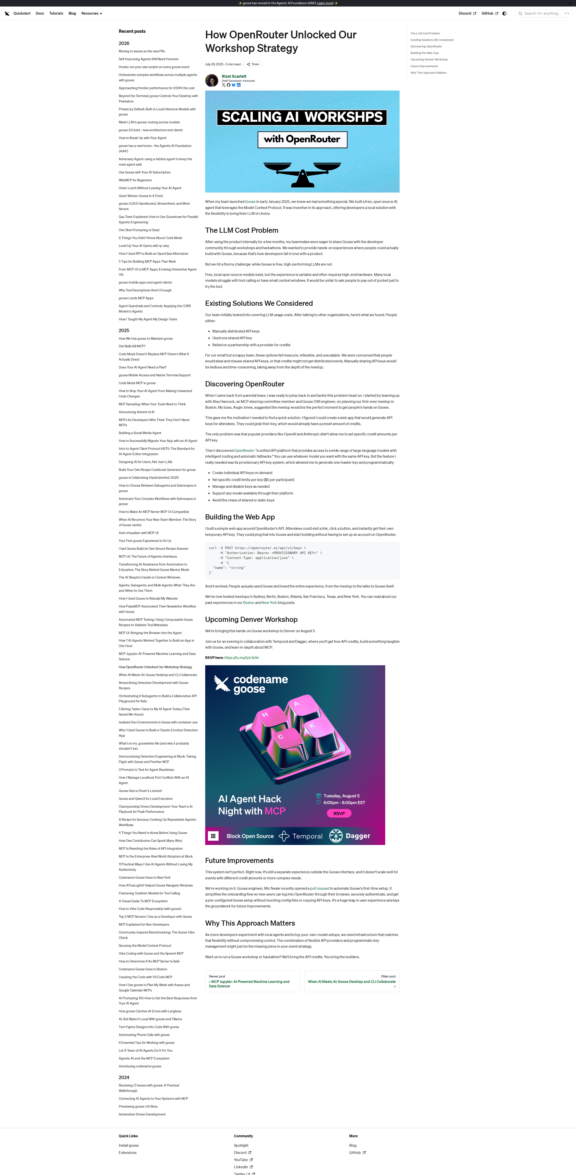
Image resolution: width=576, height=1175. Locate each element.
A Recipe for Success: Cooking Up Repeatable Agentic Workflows (157, 822)
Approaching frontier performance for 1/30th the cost (157, 88)
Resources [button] (90, 13)
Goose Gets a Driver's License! (140, 791)
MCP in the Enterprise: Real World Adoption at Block (156, 856)
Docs (40, 13)
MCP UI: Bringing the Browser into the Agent (150, 633)
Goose (250, 201)
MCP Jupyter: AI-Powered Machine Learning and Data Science (157, 656)
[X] (223, 85)
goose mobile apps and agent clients (145, 282)
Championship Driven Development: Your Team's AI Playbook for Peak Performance (156, 809)
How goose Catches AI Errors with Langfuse (150, 1011)
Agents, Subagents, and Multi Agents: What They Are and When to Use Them (157, 588)
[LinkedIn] (239, 85)
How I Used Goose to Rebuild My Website (148, 598)
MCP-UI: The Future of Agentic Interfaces (148, 556)
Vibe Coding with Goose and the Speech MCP (151, 953)
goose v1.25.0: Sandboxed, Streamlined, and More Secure (154, 206)
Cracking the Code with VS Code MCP (145, 977)
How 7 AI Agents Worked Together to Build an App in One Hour (156, 643)
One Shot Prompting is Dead (139, 230)
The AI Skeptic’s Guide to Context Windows (149, 577)
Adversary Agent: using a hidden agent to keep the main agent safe (155, 161)
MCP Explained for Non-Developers (144, 924)
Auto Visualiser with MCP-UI (139, 533)
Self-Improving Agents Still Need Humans (148, 59)
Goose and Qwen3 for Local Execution (146, 798)
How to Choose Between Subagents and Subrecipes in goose (157, 488)
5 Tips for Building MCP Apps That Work (147, 261)
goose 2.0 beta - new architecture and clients (151, 130)
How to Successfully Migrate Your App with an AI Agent (158, 441)
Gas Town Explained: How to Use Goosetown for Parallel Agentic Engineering (158, 219)
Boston (248, 602)
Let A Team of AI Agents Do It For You (145, 1050)
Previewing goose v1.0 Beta (138, 1106)
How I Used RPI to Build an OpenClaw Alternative (153, 253)
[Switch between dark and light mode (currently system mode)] (504, 13)
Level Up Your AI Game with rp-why (144, 246)
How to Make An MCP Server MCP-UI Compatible (154, 512)
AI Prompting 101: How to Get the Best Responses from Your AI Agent (158, 1000)
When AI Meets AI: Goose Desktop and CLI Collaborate (158, 675)
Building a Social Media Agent (140, 433)
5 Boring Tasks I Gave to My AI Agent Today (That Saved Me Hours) (154, 711)
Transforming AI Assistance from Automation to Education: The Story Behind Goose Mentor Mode (154, 567)
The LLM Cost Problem (425, 33)
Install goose (129, 1145)
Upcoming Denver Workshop (429, 59)
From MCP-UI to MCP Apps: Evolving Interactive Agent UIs (158, 272)
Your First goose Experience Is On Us (145, 541)
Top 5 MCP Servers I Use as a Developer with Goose (155, 917)
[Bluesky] (233, 85)
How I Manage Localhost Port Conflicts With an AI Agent (154, 780)
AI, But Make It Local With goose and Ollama (150, 1019)
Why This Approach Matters (429, 72)
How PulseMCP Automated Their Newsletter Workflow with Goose (157, 609)
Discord (465, 13)
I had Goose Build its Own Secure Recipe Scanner (153, 548)
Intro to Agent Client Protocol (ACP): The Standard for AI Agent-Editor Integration (157, 451)
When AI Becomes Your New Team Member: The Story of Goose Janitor (157, 522)
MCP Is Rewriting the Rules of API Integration (151, 848)
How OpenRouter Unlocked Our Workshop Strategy (155, 667)
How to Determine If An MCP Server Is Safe (149, 961)
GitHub (487, 13)
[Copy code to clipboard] (394, 547)
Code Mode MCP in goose (137, 383)
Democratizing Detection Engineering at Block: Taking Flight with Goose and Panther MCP (157, 759)
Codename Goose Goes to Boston (143, 969)
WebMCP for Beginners (135, 180)
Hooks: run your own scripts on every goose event (154, 67)
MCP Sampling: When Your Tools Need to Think (152, 404)
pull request (319, 888)
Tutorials (56, 13)
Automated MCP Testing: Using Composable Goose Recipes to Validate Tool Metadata (156, 622)
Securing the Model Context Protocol (145, 945)
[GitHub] (228, 85)
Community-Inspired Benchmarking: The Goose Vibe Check (157, 935)
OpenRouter (244, 450)
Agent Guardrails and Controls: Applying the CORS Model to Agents (155, 308)
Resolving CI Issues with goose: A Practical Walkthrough (149, 1088)
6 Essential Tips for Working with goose (147, 1042)
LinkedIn (241, 1166)
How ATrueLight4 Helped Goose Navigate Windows (156, 885)
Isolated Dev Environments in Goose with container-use (158, 722)
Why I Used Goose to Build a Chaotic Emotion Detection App (158, 732)
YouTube (241, 1159)
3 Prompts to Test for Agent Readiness (146, 769)
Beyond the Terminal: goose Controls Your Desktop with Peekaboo (158, 98)
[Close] (570, 3)
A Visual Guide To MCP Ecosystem (143, 901)
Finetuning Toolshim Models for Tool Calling (149, 893)
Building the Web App (425, 53)
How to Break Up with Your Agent (142, 138)
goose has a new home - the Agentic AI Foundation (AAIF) (155, 148)
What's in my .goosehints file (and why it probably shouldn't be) (154, 746)
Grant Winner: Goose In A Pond (141, 196)
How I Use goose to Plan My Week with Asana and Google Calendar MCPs (154, 987)
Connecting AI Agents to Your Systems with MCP (153, 1099)
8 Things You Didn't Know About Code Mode (150, 238)
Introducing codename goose (140, 1066)
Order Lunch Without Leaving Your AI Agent (150, 188)
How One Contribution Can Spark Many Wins (150, 840)
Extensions (128, 1152)
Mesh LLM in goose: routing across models (149, 122)
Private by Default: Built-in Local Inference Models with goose (157, 111)
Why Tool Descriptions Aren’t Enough (145, 290)
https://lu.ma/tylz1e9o (241, 657)
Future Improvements (424, 66)
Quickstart (22, 13)
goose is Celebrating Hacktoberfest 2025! (149, 477)
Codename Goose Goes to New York (145, 877)
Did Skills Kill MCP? (132, 346)
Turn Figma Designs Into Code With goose (149, 1027)
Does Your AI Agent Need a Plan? (142, 367)
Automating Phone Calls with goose (144, 1035)
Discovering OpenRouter (426, 46)
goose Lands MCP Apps (136, 298)
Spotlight (241, 1145)
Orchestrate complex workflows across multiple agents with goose (158, 77)
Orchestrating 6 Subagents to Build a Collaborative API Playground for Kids (158, 698)
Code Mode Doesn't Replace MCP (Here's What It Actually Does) (154, 356)
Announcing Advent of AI (137, 412)
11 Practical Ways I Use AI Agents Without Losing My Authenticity (156, 866)
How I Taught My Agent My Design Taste (148, 319)
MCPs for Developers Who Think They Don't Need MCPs (154, 422)
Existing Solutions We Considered (432, 40)
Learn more (325, 3)
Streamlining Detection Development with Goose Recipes (153, 685)
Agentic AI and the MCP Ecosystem (144, 1058)
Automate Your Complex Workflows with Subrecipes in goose (157, 501)
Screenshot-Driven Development (142, 1114)
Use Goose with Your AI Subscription (145, 172)
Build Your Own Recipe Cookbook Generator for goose (157, 470)
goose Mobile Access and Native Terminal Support (155, 375)
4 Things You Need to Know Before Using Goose (153, 833)
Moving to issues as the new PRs (142, 51)
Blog (72, 13)
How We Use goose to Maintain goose (146, 338)
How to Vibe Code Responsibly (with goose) (150, 909)
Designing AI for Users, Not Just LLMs (145, 462)
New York (269, 602)
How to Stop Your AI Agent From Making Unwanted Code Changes (155, 393)
